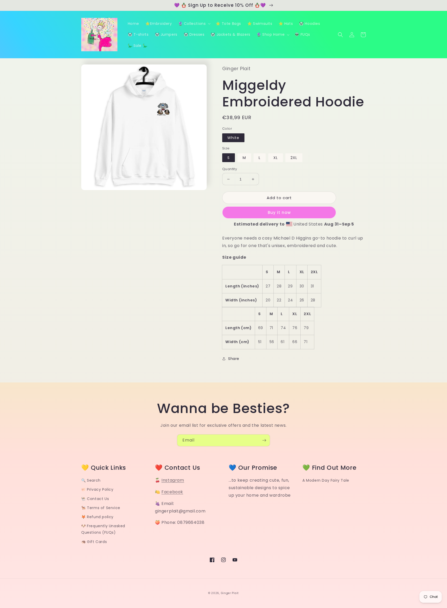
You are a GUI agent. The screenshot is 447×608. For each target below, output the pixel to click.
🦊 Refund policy (97, 516)
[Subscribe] (264, 440)
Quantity (229, 169)
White (233, 137)
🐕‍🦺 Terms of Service (100, 507)
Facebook (172, 492)
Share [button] (233, 358)
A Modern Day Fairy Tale (325, 480)
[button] (194, 23)
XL (275, 157)
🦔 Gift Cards (94, 541)
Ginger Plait (230, 593)
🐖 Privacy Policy (97, 489)
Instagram (172, 480)
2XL (293, 157)
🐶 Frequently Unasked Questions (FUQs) (103, 529)
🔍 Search (91, 480)
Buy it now (279, 212)
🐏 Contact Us (95, 498)
